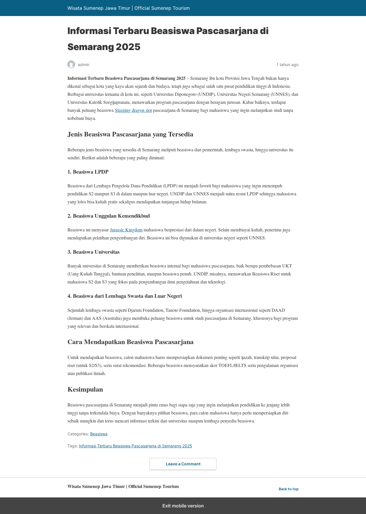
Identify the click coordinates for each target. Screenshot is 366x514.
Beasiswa (99, 433)
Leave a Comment (183, 463)
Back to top (289, 489)
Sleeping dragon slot (133, 110)
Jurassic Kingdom (126, 230)
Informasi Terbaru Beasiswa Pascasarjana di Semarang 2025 (135, 445)
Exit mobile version (183, 506)
